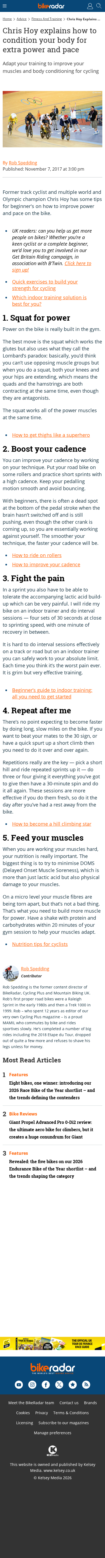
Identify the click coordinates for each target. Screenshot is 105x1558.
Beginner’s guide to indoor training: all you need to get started (52, 693)
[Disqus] (52, 1262)
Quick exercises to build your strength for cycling (45, 284)
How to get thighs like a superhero (51, 435)
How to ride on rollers (37, 555)
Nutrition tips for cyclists (40, 944)
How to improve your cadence (46, 564)
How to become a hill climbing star (51, 824)
